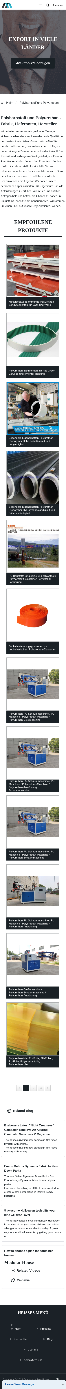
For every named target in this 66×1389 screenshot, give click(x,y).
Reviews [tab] (23, 1280)
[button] (40, 5)
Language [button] (58, 5)
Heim (9, 102)
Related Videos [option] (28, 1270)
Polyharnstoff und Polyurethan (39, 102)
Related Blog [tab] (23, 1111)
